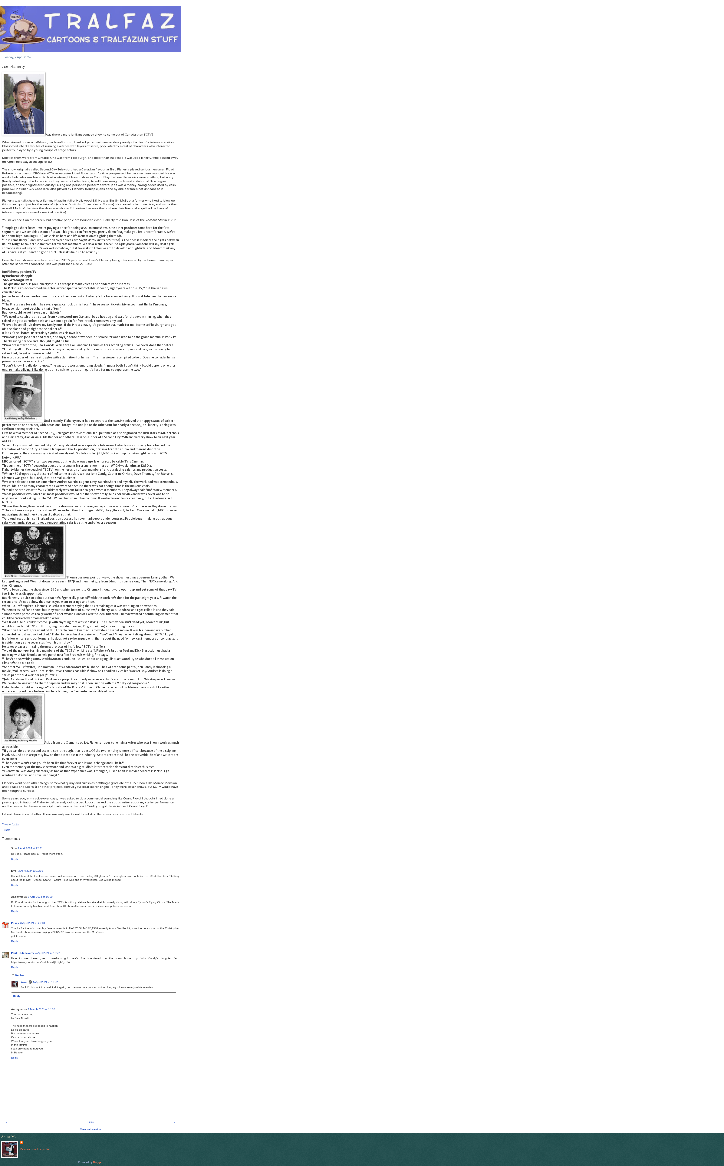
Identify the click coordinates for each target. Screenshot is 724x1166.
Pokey (15, 922)
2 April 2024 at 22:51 (30, 848)
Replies (19, 975)
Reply (14, 859)
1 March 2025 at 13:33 (41, 1009)
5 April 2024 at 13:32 (45, 981)
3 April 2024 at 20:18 (32, 922)
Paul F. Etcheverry (22, 952)
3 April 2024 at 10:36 (30, 870)
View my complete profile (35, 1149)
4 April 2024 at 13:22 (47, 952)
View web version (90, 1129)
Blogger (97, 1162)
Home (90, 1122)
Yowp (24, 981)
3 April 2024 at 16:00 (40, 896)
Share (7, 830)
